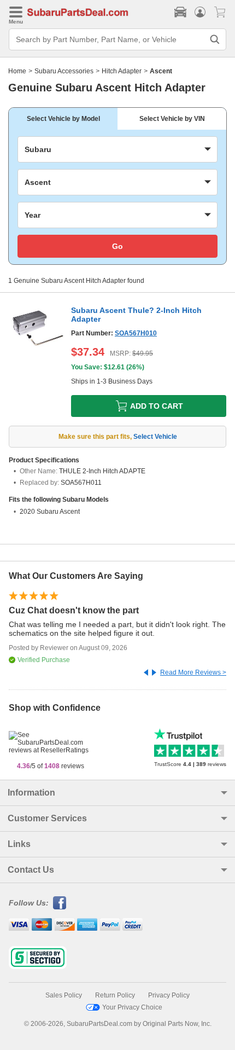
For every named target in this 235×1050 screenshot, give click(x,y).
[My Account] (200, 12)
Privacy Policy (169, 995)
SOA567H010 (136, 333)
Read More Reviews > (193, 672)
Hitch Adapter (122, 71)
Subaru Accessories (63, 71)
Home (17, 71)
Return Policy (115, 995)
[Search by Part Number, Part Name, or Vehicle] (214, 39)
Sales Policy (63, 995)
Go (117, 246)
